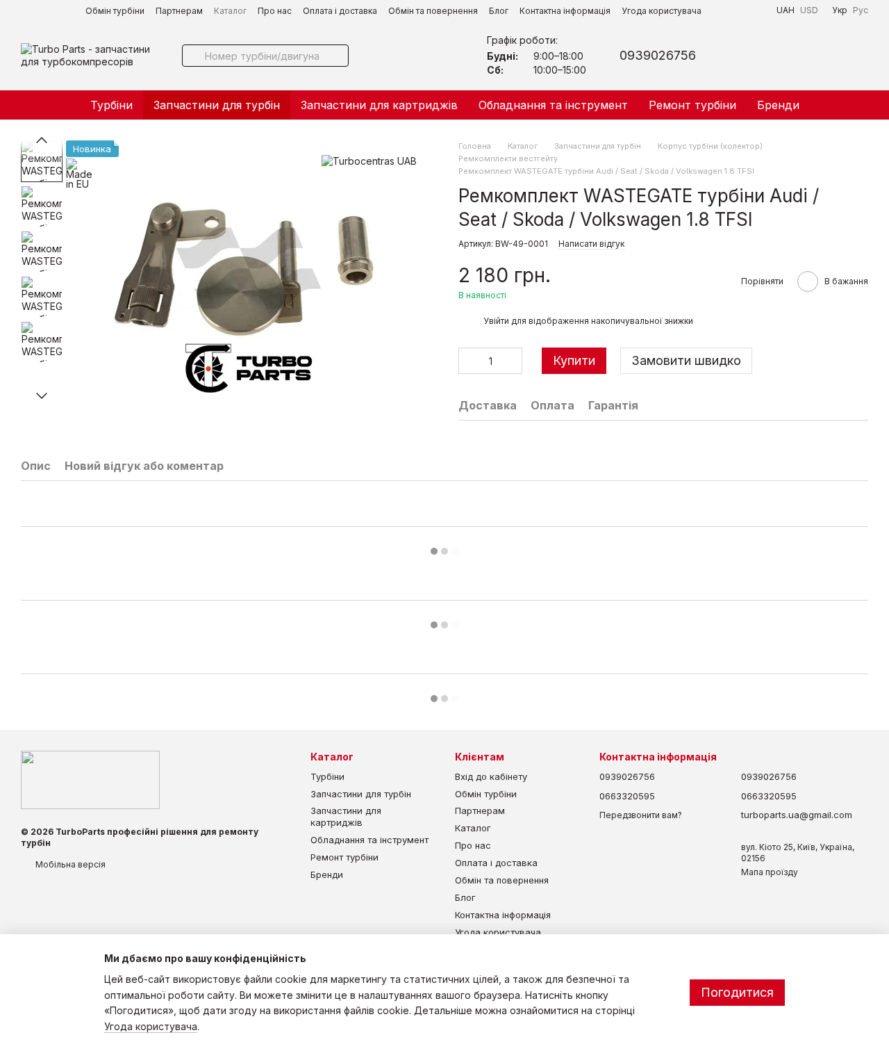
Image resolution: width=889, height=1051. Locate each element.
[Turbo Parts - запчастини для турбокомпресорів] (90, 779)
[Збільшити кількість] (512, 360)
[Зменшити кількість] (469, 360)
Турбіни (111, 105)
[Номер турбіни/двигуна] (193, 55)
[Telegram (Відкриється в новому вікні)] (723, 10)
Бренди (778, 105)
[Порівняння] (821, 55)
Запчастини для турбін (216, 105)
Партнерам (179, 11)
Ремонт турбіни (692, 105)
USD (809, 10)
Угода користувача (661, 11)
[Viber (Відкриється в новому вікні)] (740, 10)
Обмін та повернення (433, 11)
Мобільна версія (69, 864)
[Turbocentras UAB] (369, 161)
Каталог (230, 11)
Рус (860, 10)
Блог (498, 11)
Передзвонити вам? (640, 815)
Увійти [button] (496, 321)
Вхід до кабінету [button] (491, 776)
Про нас (275, 11)
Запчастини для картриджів (379, 105)
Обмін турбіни (114, 11)
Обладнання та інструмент (553, 105)
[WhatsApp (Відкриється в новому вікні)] (757, 10)
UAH (785, 10)
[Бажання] (785, 55)
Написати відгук (591, 243)
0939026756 (658, 55)
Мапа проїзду (769, 872)
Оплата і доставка (340, 11)
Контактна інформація (565, 11)
